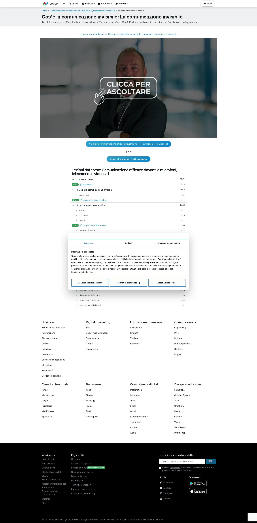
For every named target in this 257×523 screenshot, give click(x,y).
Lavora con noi (79, 467)
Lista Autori (77, 480)
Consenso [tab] (88, 243)
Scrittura (178, 349)
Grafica (178, 416)
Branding (46, 349)
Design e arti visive (187, 384)
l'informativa (175, 467)
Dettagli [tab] (128, 243)
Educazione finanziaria (146, 322)
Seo (88, 327)
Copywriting (180, 327)
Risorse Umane (49, 338)
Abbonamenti (48, 463)
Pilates (89, 406)
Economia (135, 343)
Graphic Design (182, 395)
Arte (176, 400)
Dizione (178, 338)
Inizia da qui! (48, 459)
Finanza (134, 333)
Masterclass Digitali (51, 472)
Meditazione (48, 395)
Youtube (166, 488)
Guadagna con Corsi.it (82, 472)
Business (48, 322)
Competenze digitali (144, 384)
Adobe (133, 427)
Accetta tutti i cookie (167, 283)
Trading (134, 338)
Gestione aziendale (51, 375)
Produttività (47, 370)
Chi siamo (76, 459)
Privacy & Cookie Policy (83, 493)
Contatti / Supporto (81, 463)
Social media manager (97, 333)
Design (177, 411)
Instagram (167, 493)
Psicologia (47, 406)
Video (177, 422)
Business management (53, 359)
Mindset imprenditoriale (53, 327)
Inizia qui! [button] (89, 3)
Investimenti (136, 327)
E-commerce (92, 338)
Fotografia (179, 389)
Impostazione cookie (81, 489)
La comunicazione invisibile (95, 200)
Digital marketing (98, 322)
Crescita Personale (55, 384)
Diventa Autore (79, 476)
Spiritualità (47, 416)
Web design (180, 427)
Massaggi (90, 400)
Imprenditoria (48, 333)
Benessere (93, 384)
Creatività (179, 406)
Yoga (88, 389)
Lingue (177, 354)
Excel (133, 406)
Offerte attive (48, 467)
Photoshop (180, 432)
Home (44, 11)
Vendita (45, 343)
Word (133, 411)
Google (89, 343)
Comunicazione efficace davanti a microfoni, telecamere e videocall (83, 11)
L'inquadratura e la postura (94, 225)
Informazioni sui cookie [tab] (169, 243)
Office (133, 400)
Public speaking (182, 343)
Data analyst (92, 349)
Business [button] (105, 3)
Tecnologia (135, 422)
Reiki (88, 411)
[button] (64, 3)
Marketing (47, 365)
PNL (176, 333)
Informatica (136, 389)
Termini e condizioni (81, 484)
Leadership (47, 354)
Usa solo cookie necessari (90, 283)
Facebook (167, 482)
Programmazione (139, 416)
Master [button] (122, 3)
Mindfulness (48, 411)
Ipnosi (45, 389)
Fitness (89, 395)
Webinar (46, 498)
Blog (44, 503)
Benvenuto (87, 184)
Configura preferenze (127, 283)
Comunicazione (185, 322)
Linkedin (166, 498)
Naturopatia (92, 416)
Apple (133, 432)
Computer (135, 395)
